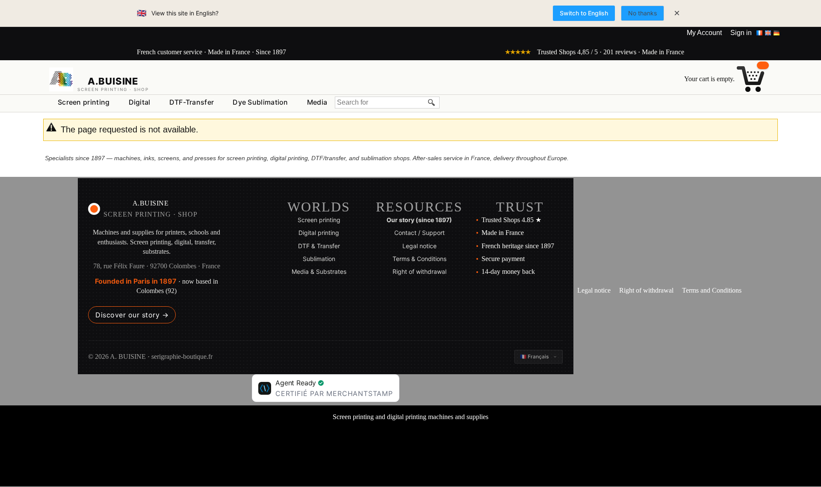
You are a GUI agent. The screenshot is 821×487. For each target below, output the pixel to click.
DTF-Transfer (191, 102)
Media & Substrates (319, 271)
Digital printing (318, 232)
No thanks (642, 13)
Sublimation (319, 258)
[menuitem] (83, 102)
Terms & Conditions (419, 258)
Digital (140, 102)
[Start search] (431, 102)
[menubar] (192, 104)
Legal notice (419, 245)
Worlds (318, 206)
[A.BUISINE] (61, 79)
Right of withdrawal (419, 271)
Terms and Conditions (711, 290)
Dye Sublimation (260, 102)
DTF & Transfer (319, 245)
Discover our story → (131, 315)
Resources (419, 206)
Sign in (741, 32)
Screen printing (84, 102)
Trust (520, 206)
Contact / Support (419, 232)
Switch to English (584, 13)
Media (317, 102)
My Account (704, 32)
